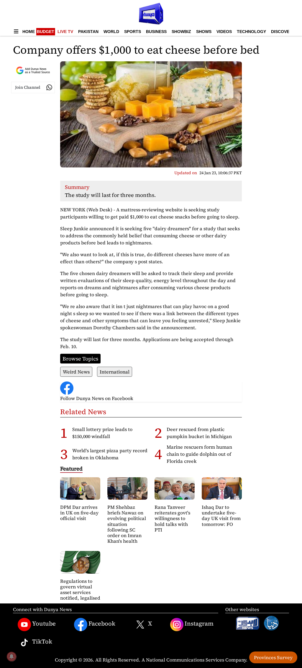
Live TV (65, 31)
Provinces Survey (273, 657)
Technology (251, 31)
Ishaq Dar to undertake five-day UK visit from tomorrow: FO (221, 515)
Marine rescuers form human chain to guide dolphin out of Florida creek (199, 454)
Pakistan (88, 31)
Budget (45, 31)
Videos (224, 31)
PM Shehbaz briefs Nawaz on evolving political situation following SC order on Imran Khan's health (126, 524)
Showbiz (181, 31)
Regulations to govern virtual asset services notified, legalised (80, 589)
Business (156, 31)
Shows (203, 31)
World (111, 31)
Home (28, 31)
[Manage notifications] (11, 656)
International (114, 371)
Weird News (76, 371)
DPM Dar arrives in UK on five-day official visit (79, 512)
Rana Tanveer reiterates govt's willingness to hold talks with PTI (172, 518)
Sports (132, 31)
